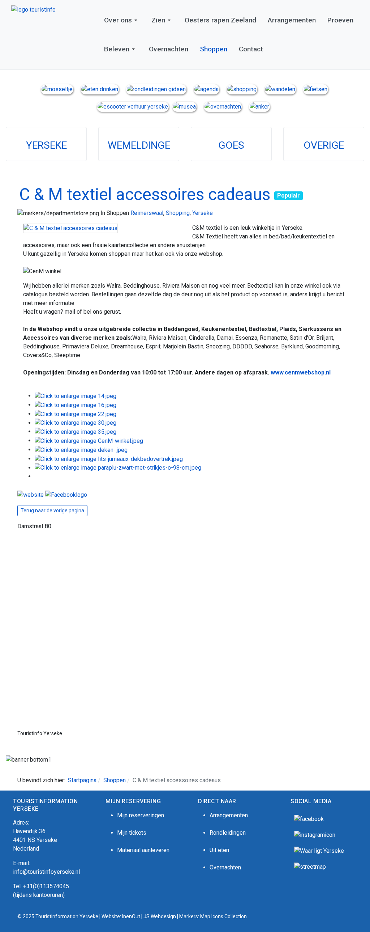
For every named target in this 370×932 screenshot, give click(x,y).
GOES (231, 145)
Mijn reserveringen (140, 815)
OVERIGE (324, 145)
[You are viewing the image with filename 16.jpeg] (75, 404)
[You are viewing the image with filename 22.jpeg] (75, 413)
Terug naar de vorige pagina (52, 510)
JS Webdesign (159, 916)
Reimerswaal (146, 212)
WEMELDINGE (139, 145)
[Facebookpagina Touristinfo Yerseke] (309, 818)
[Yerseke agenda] (206, 88)
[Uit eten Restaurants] (99, 88)
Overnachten (225, 867)
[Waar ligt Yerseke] (319, 850)
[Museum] (184, 106)
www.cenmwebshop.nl (301, 372)
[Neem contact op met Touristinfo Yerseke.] (259, 106)
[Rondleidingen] (156, 88)
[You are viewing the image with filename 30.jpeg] (75, 422)
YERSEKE (46, 145)
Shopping (178, 212)
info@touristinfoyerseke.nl (46, 871)
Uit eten (219, 850)
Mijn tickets (131, 832)
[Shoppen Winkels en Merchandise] (242, 88)
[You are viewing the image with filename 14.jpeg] (75, 395)
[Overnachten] (222, 106)
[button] (122, 20)
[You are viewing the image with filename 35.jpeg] (75, 431)
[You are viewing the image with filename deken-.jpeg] (81, 449)
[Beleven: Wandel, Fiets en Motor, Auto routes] (310, 866)
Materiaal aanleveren (143, 850)
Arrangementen (229, 815)
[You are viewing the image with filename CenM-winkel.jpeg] (89, 440)
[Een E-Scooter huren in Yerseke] (133, 106)
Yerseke (202, 212)
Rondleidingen (228, 832)
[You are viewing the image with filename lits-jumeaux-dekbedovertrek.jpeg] (109, 458)
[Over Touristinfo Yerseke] (57, 88)
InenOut (131, 916)
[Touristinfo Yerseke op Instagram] (315, 834)
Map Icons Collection (224, 916)
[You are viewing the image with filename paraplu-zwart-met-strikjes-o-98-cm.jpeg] (118, 467)
